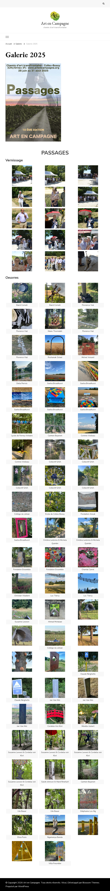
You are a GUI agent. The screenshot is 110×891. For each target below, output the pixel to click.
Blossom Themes (90, 882)
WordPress (23, 886)
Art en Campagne (55, 23)
